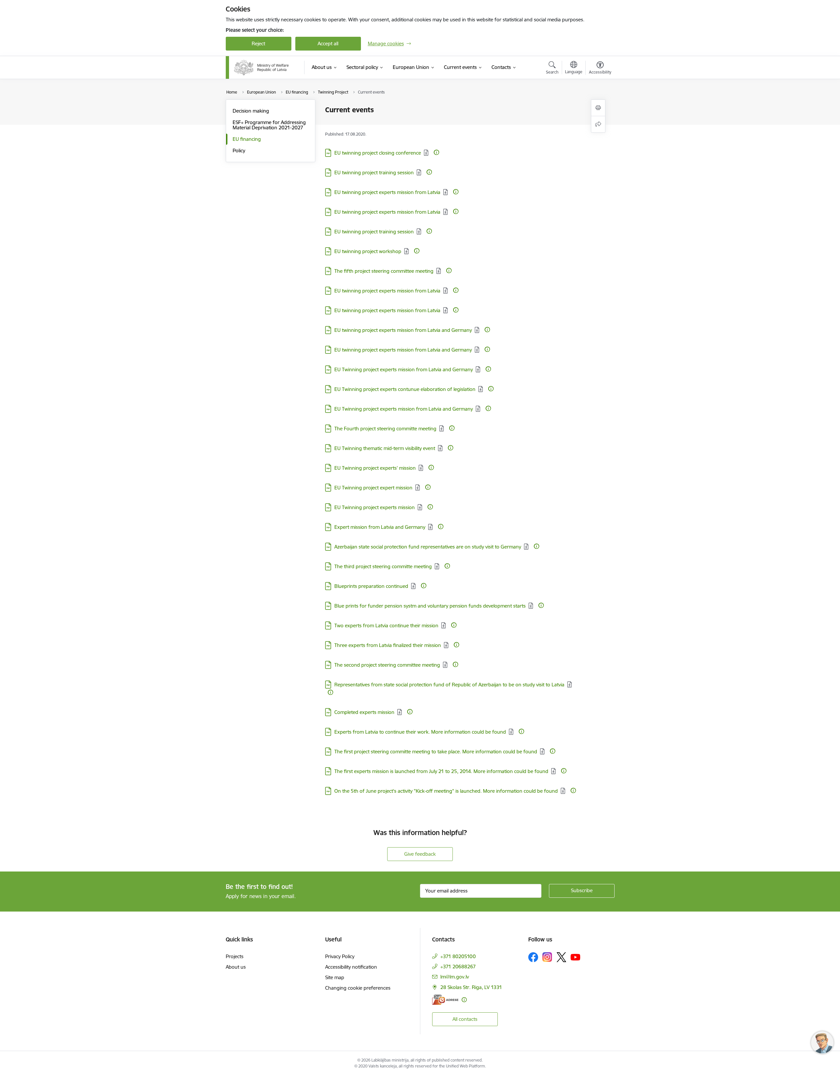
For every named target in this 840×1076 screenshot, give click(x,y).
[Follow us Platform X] (561, 957)
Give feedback (420, 854)
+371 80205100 (458, 956)
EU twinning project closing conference (377, 153)
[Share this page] (598, 124)
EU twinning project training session (374, 172)
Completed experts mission (364, 712)
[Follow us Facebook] (533, 957)
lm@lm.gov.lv (454, 977)
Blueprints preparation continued (371, 586)
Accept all (328, 43)
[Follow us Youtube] (575, 957)
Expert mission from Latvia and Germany (379, 527)
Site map (334, 977)
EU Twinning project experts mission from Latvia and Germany (403, 369)
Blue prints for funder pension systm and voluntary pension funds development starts (430, 606)
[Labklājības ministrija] (261, 67)
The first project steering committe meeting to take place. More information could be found (435, 751)
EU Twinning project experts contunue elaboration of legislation (404, 389)
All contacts (464, 1019)
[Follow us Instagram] (547, 957)
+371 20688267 (458, 966)
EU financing (247, 139)
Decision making (251, 111)
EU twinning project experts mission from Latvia (387, 192)
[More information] (436, 152)
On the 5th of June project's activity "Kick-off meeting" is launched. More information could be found (446, 791)
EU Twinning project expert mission (373, 487)
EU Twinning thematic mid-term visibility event (384, 448)
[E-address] (445, 999)
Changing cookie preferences (357, 988)
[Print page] (598, 108)
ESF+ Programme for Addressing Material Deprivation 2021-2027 (269, 125)
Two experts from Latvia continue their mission (386, 625)
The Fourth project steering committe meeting (385, 428)
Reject (258, 43)
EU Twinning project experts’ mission (375, 468)
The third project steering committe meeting (383, 566)
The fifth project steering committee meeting (383, 271)
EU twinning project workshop (367, 251)
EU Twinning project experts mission (374, 507)
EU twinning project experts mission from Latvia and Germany (403, 330)
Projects (234, 956)
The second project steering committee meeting (387, 665)
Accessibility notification (351, 967)
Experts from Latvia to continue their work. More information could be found (420, 732)
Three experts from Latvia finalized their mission (387, 645)
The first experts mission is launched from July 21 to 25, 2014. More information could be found (441, 771)
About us (236, 967)
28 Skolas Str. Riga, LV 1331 (471, 987)
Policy (239, 150)
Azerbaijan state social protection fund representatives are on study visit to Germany (427, 547)
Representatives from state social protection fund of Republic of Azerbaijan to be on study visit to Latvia (449, 684)
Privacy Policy (339, 956)
